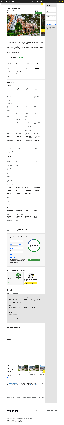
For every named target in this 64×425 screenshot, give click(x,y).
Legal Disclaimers (10, 415)
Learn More (11, 282)
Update (13, 257)
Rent (37, 1)
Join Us (57, 1)
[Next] (44, 371)
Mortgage (46, 1)
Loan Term (11, 246)
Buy (32, 1)
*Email (47, 11)
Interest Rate (12, 250)
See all (8, 377)
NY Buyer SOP (38, 415)
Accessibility (34, 415)
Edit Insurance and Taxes (14, 254)
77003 (30, 384)
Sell (35, 1)
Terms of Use (15, 415)
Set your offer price (13, 239)
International (41, 1)
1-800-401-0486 (11, 1)
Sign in (60, 1)
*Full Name (47, 8)
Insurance (50, 1)
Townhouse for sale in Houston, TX (12, 37)
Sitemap (25, 415)
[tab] (9, 294)
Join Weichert (29, 415)
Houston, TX (36, 384)
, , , (13, 383)
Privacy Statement (21, 415)
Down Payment (12, 243)
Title (53, 1)
